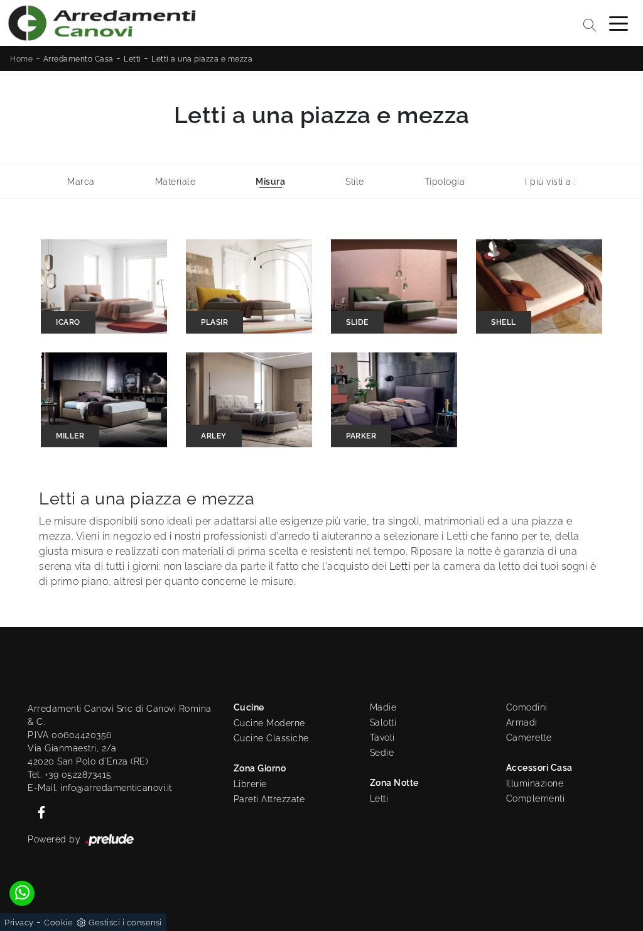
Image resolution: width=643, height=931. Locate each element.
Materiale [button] (175, 182)
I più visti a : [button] (550, 182)
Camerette (529, 737)
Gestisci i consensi (125, 922)
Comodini (527, 707)
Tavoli (382, 737)
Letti (132, 59)
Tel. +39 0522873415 (70, 775)
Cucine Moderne (269, 723)
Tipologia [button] (444, 182)
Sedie (382, 753)
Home (21, 59)
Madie (383, 707)
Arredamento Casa (78, 59)
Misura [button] (270, 182)
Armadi (522, 722)
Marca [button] (81, 182)
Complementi (535, 798)
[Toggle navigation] (618, 22)
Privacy (19, 922)
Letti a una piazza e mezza (201, 59)
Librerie (250, 784)
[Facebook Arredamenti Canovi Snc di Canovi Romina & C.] (38, 811)
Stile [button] (354, 182)
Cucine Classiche (271, 738)
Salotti (383, 722)
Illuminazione (535, 783)
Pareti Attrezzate (269, 799)
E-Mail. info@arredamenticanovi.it (100, 788)
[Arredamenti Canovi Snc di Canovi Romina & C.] (102, 23)
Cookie (58, 922)
